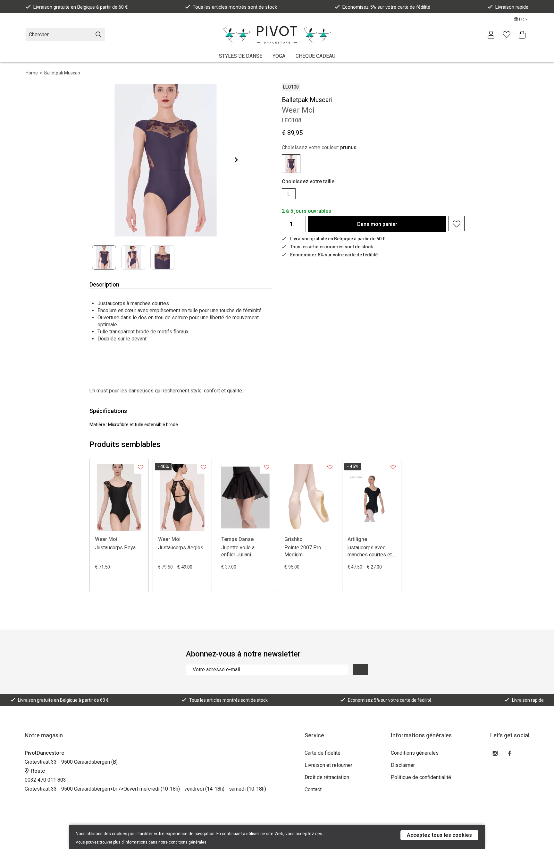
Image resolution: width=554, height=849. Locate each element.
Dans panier (377, 224)
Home (32, 72)
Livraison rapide (511, 7)
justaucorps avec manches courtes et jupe (370, 551)
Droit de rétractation (327, 777)
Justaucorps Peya (115, 548)
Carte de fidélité (322, 753)
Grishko (293, 539)
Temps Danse (237, 539)
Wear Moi (106, 539)
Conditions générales (415, 753)
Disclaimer (403, 765)
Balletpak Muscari (62, 72)
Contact (313, 789)
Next (231, 159)
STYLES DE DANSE (240, 56)
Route (37, 771)
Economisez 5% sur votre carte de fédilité (386, 7)
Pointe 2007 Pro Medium (302, 551)
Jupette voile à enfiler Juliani (238, 551)
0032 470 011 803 (45, 780)
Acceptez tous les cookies (439, 835)
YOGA (279, 56)
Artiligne (357, 539)
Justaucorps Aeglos (180, 548)
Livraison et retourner (328, 765)
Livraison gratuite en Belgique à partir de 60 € (80, 7)
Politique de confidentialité (421, 777)
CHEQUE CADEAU (315, 56)
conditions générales (187, 842)
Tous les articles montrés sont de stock (235, 7)
